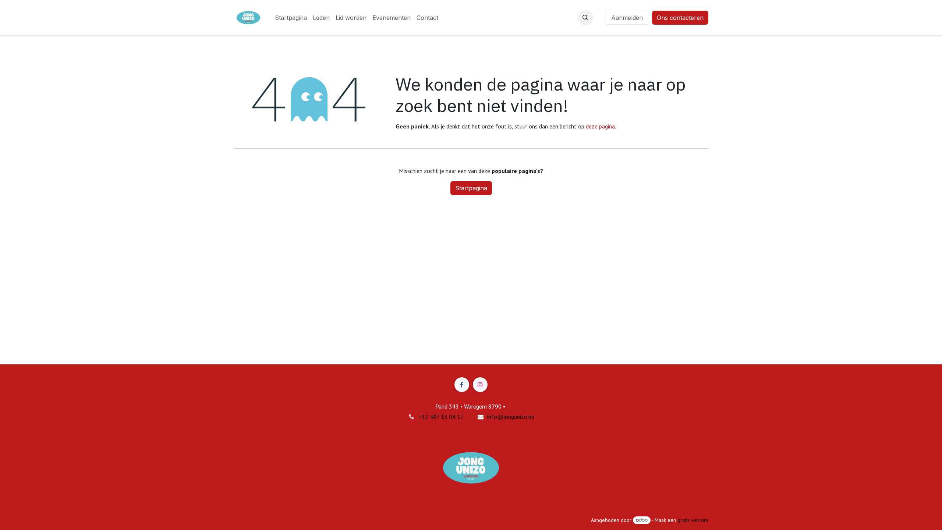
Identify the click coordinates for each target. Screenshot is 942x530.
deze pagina (600, 126)
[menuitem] (291, 17)
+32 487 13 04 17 (441, 416)
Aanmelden (627, 17)
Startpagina (471, 188)
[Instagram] (480, 384)
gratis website (692, 520)
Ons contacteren (680, 17)
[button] (585, 17)
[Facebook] (461, 384)
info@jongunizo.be (510, 416)
